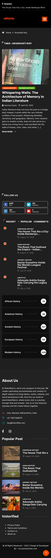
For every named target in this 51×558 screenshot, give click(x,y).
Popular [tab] (26, 221)
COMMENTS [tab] (41, 221)
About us (11, 534)
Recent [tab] (11, 221)
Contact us (12, 531)
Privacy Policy (13, 525)
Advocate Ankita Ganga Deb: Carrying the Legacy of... (32, 282)
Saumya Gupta (10, 105)
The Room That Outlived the (32, 469)
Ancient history (24, 260)
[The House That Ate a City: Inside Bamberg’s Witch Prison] (11, 453)
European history (25, 229)
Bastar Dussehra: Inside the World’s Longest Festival (31, 265)
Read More (7, 132)
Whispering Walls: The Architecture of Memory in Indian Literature (23, 97)
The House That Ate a (35, 452)
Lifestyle (21, 278)
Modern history (26, 88)
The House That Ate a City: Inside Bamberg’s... (33, 232)
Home (8, 32)
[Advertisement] (25, 169)
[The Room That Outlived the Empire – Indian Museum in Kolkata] (11, 470)
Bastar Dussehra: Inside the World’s (33, 486)
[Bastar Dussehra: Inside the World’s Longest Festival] (11, 487)
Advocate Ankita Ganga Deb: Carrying (35, 503)
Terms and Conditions (17, 528)
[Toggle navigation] (44, 19)
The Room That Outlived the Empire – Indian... (31, 248)
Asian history (9, 88)
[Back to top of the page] (46, 553)
